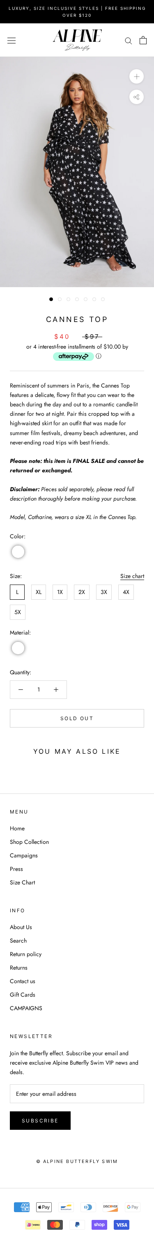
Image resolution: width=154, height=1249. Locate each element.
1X (60, 592)
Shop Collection (29, 842)
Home (17, 828)
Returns (19, 967)
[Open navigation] (11, 40)
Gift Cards (22, 995)
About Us (21, 927)
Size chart (132, 576)
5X (17, 612)
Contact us (22, 981)
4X (126, 592)
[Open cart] (143, 40)
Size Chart (22, 882)
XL (38, 592)
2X (81, 592)
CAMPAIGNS (26, 1008)
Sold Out (77, 718)
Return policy (25, 954)
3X (104, 592)
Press (16, 869)
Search (18, 940)
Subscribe (40, 1121)
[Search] (128, 39)
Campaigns (24, 855)
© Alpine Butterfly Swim (77, 1161)
